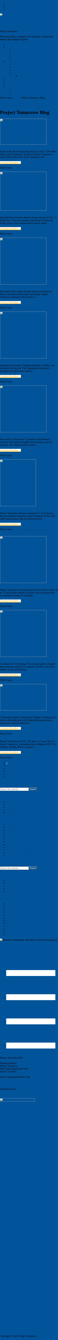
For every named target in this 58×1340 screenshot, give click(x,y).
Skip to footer (12, 9)
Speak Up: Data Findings (18, 853)
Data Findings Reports (17, 830)
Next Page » (12, 777)
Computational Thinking (18, 827)
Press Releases (20, 307)
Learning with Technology (21, 668)
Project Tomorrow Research (20, 841)
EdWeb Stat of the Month (18, 833)
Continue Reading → (10, 162)
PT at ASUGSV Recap (17, 156)
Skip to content (13, 6)
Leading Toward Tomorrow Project (28, 296)
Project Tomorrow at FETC (22, 745)
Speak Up (33, 307)
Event (9, 836)
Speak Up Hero (13, 847)
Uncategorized (20, 167)
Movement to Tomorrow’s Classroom (24, 812)
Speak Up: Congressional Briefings (23, 850)
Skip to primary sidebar (17, 3)
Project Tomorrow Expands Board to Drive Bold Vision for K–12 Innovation (27, 598)
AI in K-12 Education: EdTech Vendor (25, 804)
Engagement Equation (17, 369)
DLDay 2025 (10, 721)
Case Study (11, 824)
